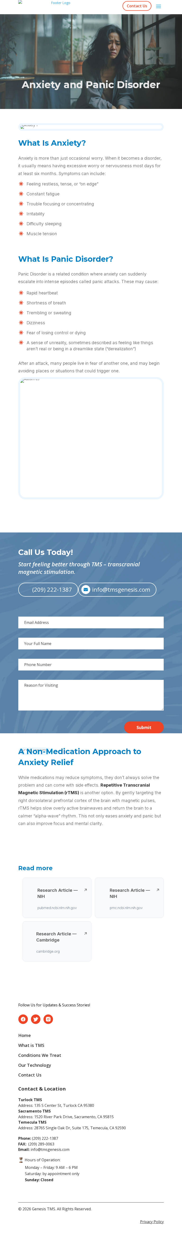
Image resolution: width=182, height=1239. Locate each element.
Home (24, 1035)
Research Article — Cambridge (61, 936)
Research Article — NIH (62, 893)
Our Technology (34, 1065)
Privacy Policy (152, 1221)
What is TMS (31, 1045)
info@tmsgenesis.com (121, 589)
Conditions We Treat (39, 1055)
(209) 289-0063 (36, 1144)
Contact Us (137, 5)
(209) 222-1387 (52, 589)
